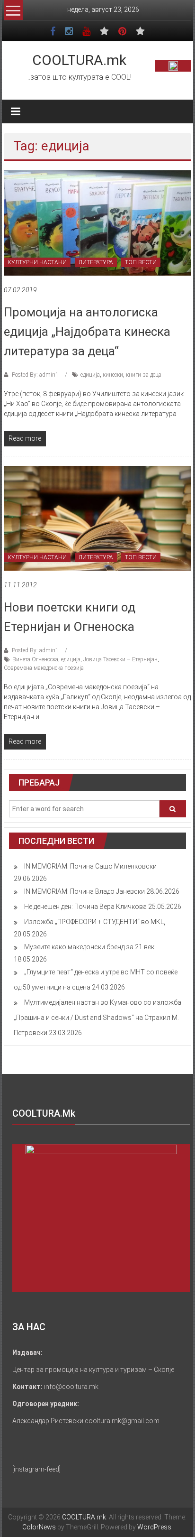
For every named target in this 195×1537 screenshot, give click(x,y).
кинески (113, 374)
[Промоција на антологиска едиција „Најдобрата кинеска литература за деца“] (97, 222)
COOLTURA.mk (79, 60)
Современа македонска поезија (44, 668)
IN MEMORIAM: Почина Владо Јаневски (84, 891)
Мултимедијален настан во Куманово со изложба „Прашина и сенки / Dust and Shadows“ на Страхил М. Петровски (97, 1018)
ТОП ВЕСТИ (141, 262)
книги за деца (143, 374)
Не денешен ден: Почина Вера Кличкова (85, 906)
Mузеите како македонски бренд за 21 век (89, 947)
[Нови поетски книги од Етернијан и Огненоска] (97, 517)
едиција (90, 374)
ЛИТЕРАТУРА (96, 262)
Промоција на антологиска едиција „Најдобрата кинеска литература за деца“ (87, 331)
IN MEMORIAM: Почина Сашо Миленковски (90, 866)
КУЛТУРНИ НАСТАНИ (37, 262)
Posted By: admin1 (35, 374)
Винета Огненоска (35, 659)
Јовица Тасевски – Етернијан (120, 659)
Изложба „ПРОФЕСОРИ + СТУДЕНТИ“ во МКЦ (94, 922)
